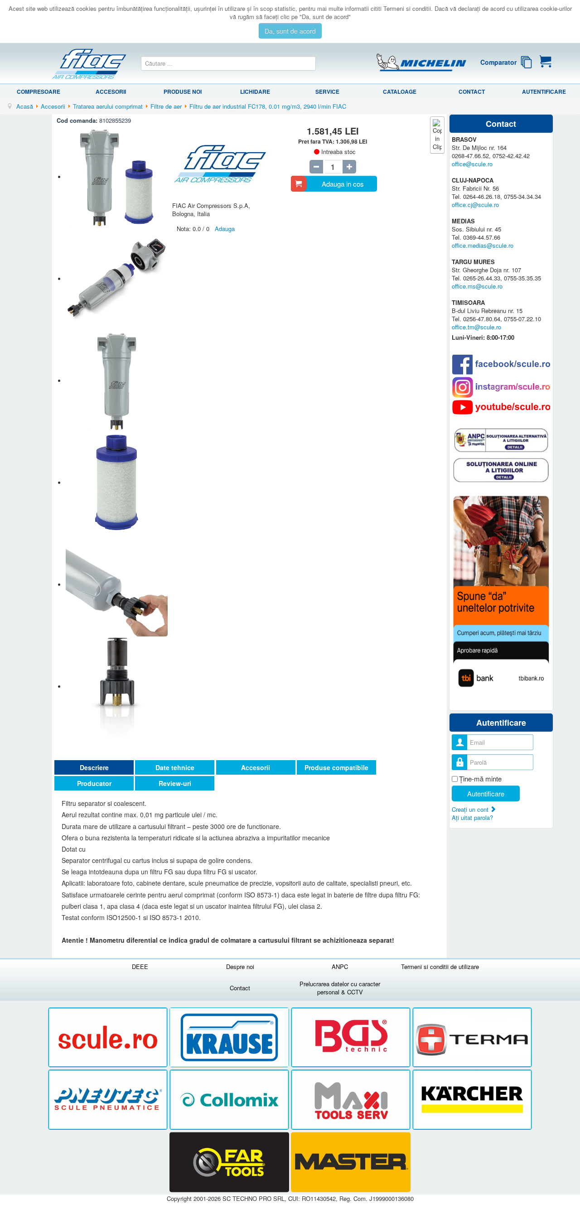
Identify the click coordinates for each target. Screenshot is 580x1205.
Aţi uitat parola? (472, 817)
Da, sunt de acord (290, 30)
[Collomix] (230, 1100)
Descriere (94, 767)
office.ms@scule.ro (477, 286)
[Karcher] (472, 1100)
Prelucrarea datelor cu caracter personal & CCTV (340, 987)
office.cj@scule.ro (475, 204)
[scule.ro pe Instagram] (501, 387)
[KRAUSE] (230, 1037)
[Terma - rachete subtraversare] (472, 1037)
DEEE (140, 966)
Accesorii (111, 91)
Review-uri (175, 783)
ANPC (340, 966)
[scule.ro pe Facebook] (501, 364)
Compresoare (38, 91)
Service (327, 91)
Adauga (225, 228)
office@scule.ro (472, 163)
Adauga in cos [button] (343, 183)
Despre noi (240, 966)
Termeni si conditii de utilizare (440, 966)
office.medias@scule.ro (482, 245)
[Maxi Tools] (351, 1100)
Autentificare (544, 91)
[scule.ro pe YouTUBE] (501, 407)
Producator (94, 783)
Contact (472, 91)
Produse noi (183, 91)
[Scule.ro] (108, 1037)
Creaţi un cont (471, 809)
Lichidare (255, 91)
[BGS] (351, 1037)
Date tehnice (174, 767)
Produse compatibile (336, 767)
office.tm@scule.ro (476, 327)
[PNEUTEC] (108, 1100)
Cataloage (399, 91)
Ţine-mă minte (480, 778)
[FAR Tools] (230, 1162)
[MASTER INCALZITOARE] (351, 1162)
